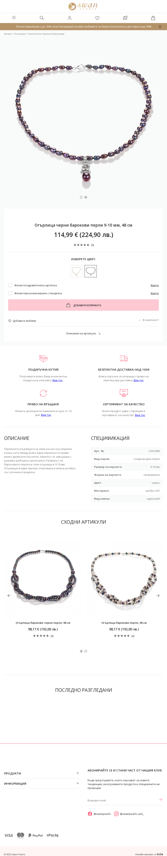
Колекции (20, 33)
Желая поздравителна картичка (35, 285)
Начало (8, 33)
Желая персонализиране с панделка (38, 293)
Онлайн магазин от (149, 854)
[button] (81, 197)
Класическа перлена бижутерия (46, 33)
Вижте (155, 285)
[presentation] (9, 596)
